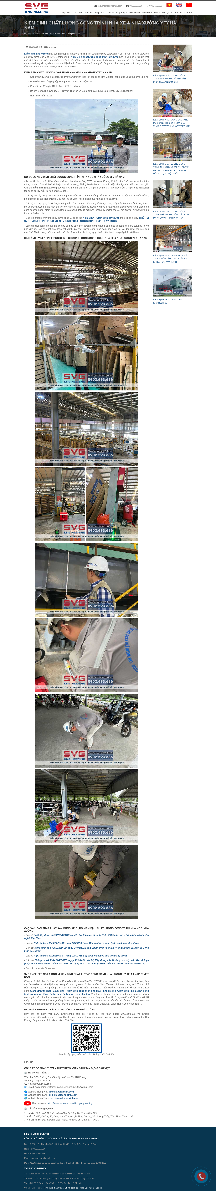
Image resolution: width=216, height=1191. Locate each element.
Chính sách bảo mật (74, 1188)
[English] (179, 5)
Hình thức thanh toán (54, 1188)
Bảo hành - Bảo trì (93, 1188)
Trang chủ (65, 12)
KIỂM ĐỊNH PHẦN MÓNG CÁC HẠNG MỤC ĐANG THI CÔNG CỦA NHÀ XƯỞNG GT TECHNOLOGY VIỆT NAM (171, 123)
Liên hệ (188, 12)
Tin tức (178, 12)
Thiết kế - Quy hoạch (116, 12)
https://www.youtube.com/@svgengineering (69, 1103)
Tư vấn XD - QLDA (163, 12)
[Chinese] (189, 5)
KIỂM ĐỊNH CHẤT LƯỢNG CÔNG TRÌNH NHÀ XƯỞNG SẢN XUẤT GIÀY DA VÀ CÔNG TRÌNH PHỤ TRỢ (171, 214)
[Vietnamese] (169, 5)
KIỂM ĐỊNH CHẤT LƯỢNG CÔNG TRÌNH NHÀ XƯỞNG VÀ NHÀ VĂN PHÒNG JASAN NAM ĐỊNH (169, 78)
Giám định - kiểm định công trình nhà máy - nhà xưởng (84, 991)
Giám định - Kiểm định (140, 12)
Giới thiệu (77, 12)
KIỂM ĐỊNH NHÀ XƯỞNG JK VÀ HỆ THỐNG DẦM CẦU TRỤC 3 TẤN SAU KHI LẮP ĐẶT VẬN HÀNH (170, 258)
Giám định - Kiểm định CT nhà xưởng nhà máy (60, 34)
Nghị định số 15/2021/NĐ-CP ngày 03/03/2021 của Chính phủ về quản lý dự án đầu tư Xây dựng (86, 943)
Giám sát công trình (94, 12)
